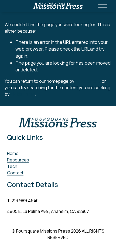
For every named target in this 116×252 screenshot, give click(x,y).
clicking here (87, 81)
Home (13, 153)
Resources (18, 160)
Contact (15, 173)
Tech (12, 166)
